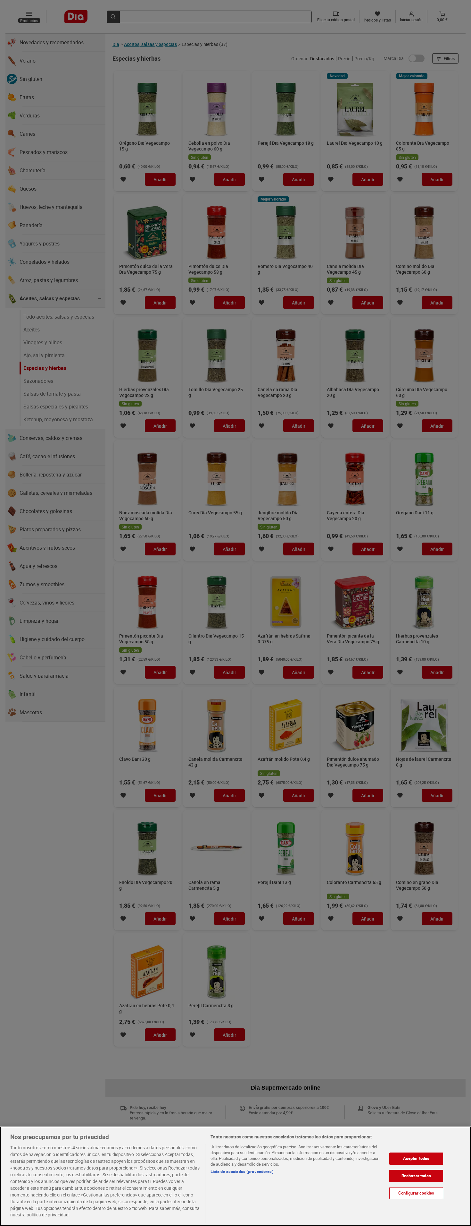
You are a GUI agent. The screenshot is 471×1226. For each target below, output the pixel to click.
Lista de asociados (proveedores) (242, 1171)
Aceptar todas (416, 1158)
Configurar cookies (416, 1193)
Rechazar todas (416, 1176)
